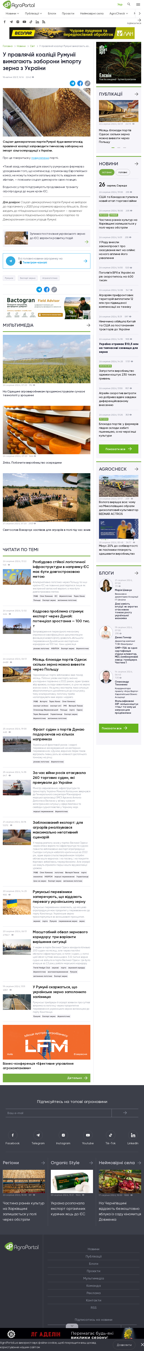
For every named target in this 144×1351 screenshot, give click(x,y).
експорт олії (55, 706)
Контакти (93, 1300)
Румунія (9, 278)
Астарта (43, 701)
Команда (93, 1285)
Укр (119, 4)
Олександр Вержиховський (45, 710)
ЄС (56, 596)
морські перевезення (43, 811)
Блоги (52, 13)
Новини (21, 46)
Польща (36, 600)
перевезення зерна (68, 921)
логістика (59, 872)
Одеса (79, 710)
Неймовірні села (92, 13)
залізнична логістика (67, 600)
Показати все (116, 449)
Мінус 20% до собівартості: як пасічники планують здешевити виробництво (118, 549)
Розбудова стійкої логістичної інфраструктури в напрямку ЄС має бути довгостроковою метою (61, 569)
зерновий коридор (76, 968)
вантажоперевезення (58, 972)
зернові (36, 921)
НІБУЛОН (55, 648)
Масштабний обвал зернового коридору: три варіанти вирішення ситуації (60, 937)
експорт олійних (40, 706)
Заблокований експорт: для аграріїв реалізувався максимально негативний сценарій (58, 829)
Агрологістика (49, 278)
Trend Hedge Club (41, 968)
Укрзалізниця (56, 714)
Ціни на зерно (39, 881)
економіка (38, 877)
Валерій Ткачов (76, 706)
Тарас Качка (79, 596)
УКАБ (35, 596)
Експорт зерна (27, 278)
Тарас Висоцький (40, 714)
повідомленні (40, 158)
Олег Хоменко (46, 596)
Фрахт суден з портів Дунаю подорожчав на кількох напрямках (58, 734)
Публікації (93, 1256)
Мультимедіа (93, 1278)
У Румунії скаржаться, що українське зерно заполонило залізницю (59, 992)
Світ (33, 46)
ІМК (65, 706)
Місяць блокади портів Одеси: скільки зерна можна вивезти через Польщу (60, 664)
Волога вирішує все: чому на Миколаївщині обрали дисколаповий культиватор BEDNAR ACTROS (118, 507)
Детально (74, 1078)
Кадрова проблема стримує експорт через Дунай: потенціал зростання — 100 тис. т (61, 618)
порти (72, 710)
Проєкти (68, 13)
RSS (94, 1307)
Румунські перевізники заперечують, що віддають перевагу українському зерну (59, 896)
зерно (82, 921)
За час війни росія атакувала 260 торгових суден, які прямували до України (59, 777)
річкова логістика (41, 648)
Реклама (94, 1293)
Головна (8, 46)
